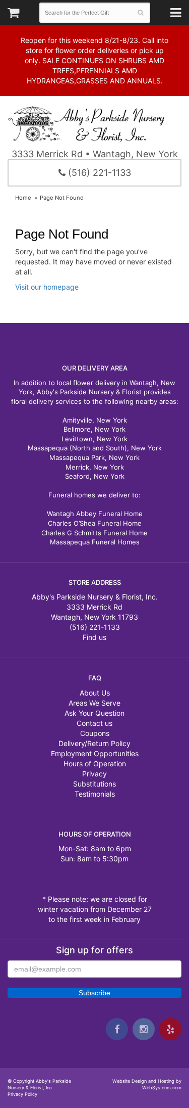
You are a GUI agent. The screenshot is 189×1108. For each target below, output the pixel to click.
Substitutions (94, 783)
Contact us (94, 723)
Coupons (94, 733)
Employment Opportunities (95, 753)
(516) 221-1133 (98, 172)
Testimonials (95, 794)
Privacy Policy (22, 1094)
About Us (95, 692)
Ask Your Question (94, 713)
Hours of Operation (95, 763)
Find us (94, 637)
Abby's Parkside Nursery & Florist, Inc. (94, 123)
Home (23, 197)
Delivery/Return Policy (94, 743)
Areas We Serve (94, 703)
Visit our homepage (47, 287)
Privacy (94, 773)
